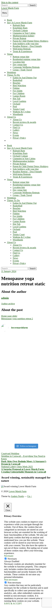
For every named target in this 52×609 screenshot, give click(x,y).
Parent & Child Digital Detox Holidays (30, 41)
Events (16, 135)
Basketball (17, 80)
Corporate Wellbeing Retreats (26, 67)
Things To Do (13, 75)
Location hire (19, 62)
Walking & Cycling (21, 111)
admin (5, 297)
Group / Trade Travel (22, 70)
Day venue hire (20, 64)
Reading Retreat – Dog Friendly (27, 46)
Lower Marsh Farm (10, 8)
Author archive (8, 303)
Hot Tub (16, 98)
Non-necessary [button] (11, 579)
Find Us (16, 127)
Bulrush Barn (19, 25)
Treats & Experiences (22, 51)
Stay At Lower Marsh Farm (19, 22)
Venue (10, 54)
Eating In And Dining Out (25, 77)
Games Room (19, 96)
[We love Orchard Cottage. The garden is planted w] (26, 365)
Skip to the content (9, 2)
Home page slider (9, 316)
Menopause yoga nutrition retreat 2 (17, 318)
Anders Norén (17, 496)
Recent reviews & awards (24, 122)
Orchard (16, 104)
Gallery (16, 130)
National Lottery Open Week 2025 (17, 466)
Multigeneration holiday (24, 35)
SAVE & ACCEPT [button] (13, 603)
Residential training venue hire (26, 59)
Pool (15, 106)
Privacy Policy (19, 138)
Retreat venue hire (21, 56)
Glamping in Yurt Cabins (24, 33)
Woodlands (18, 114)
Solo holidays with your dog (26, 43)
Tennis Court (19, 109)
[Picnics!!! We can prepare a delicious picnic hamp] (26, 419)
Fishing (16, 88)
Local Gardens (19, 101)
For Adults (17, 90)
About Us (11, 117)
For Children (18, 93)
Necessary (12, 558)
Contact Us (18, 125)
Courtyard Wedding (10, 453)
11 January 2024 (8, 271)
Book (9, 20)
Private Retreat (19, 38)
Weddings (11, 72)
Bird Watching (19, 85)
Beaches (16, 83)
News (15, 132)
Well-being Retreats (22, 49)
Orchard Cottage (20, 30)
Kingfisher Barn (20, 28)
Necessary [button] (8, 556)
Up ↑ (29, 496)
